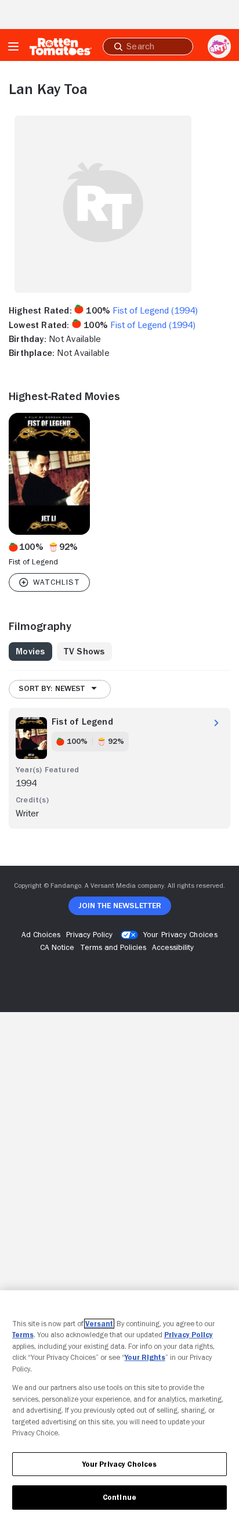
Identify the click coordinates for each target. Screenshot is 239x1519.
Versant (99, 1323)
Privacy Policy (188, 1334)
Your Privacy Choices (180, 934)
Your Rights (145, 1357)
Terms (23, 1334)
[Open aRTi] (219, 46)
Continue (119, 1497)
